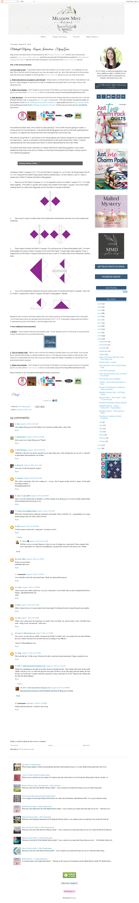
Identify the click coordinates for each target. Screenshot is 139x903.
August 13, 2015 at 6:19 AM (31, 653)
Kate (19, 605)
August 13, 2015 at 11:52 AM (55, 666)
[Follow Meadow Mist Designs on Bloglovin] (69, 884)
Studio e (52, 102)
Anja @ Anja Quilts (23, 495)
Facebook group (33, 92)
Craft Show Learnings (107, 371)
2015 (99, 339)
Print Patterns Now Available (109, 379)
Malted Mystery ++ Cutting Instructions (34, 859)
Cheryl (24, 541)
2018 (99, 329)
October (102, 348)
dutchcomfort (21, 437)
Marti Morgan (22, 450)
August (102, 354)
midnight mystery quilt (23, 409)
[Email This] (36, 407)
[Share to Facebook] (42, 407)
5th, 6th (40, 100)
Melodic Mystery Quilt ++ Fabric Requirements (37, 838)
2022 (99, 316)
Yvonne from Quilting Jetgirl (26, 511)
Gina (18, 424)
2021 (99, 320)
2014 (99, 445)
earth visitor (21, 559)
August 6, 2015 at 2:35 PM (31, 587)
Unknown (20, 478)
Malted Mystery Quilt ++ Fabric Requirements (37, 806)
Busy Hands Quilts (80, 102)
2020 (99, 323)
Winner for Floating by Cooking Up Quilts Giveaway (112, 388)
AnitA (19, 587)
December (103, 342)
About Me (76, 37)
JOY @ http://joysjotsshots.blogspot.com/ (31, 666)
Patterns (43, 37)
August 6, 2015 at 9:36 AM (46, 511)
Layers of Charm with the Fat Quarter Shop (36, 775)
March (101, 435)
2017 (99, 332)
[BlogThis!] (38, 407)
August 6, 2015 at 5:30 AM (35, 437)
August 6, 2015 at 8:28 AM (33, 478)
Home (51, 745)
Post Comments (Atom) (26, 749)
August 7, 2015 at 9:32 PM (44, 633)
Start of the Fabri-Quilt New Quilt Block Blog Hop (111, 358)
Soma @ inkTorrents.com (26, 633)
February (102, 438)
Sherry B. (20, 465)
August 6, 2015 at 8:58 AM (40, 496)
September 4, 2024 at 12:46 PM (36, 703)
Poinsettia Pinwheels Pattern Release (113, 403)
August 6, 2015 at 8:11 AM (33, 465)
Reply (17, 430)
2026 (99, 304)
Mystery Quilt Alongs (59, 37)
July (101, 422)
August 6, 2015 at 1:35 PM (35, 559)
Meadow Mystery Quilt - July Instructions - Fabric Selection (41, 785)
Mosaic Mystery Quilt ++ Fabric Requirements (37, 848)
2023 (99, 313)
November (103, 345)
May (101, 428)
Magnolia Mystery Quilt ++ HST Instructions (36, 817)
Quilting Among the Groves (43, 105)
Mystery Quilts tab (70, 60)
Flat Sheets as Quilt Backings (31, 764)
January (102, 441)
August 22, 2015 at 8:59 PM (60, 688)
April (101, 432)
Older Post (86, 745)
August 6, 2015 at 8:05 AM (36, 450)
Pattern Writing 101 (92, 37)
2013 (99, 448)
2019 (99, 326)
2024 (99, 310)
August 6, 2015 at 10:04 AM (29, 526)
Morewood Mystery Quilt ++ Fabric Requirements (38, 827)
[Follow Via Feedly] (69, 877)
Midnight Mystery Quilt (56, 55)
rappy (19, 653)
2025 (99, 307)
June (101, 425)
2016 (99, 336)
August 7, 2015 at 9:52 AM (30, 618)
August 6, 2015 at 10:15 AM (39, 541)
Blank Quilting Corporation (36, 102)
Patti (18, 526)
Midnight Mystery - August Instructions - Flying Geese (110, 407)
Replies (20, 537)
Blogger (73, 898)
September (103, 351)
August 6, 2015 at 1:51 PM (35, 574)
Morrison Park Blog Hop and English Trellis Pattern (38, 796)
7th (48, 100)
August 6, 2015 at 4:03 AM (29, 424)
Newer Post (14, 745)
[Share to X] (40, 407)
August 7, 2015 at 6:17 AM (30, 605)
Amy (19, 618)
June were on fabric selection (28, 57)
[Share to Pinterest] (44, 407)
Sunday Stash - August (107, 362)
